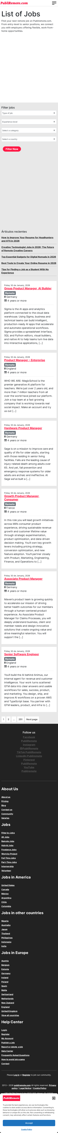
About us (5, 797)
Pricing (4, 801)
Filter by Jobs (8, 833)
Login (4, 1030)
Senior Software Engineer (21, 654)
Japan (4, 929)
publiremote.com (22, 1085)
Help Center (7, 1051)
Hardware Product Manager (23, 428)
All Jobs (5, 837)
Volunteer (6, 870)
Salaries (5, 818)
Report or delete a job (12, 1047)
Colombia (6, 906)
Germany (5, 973)
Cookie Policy (26, 1129)
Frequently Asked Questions (15, 1055)
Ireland (4, 977)
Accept (29, 1123)
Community (7, 814)
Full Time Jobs (8, 858)
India (3, 946)
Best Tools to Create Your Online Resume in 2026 (28, 263)
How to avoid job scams (13, 1059)
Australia (5, 925)
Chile (4, 902)
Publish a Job (8, 1042)
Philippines (7, 937)
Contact (5, 1063)
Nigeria (4, 921)
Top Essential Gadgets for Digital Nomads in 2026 (28, 256)
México (5, 893)
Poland (4, 982)
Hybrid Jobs (7, 845)
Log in (16, 1075)
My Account (7, 1038)
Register (5, 1034)
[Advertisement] (29, 70)
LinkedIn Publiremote (29, 756)
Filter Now (12, 149)
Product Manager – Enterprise (24, 360)
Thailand (5, 933)
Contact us (6, 809)
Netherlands (7, 998)
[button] (53, 1098)
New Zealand (7, 1003)
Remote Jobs (7, 841)
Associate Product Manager (23, 578)
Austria (5, 961)
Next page (32, 719)
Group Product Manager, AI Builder (28, 288)
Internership (7, 866)
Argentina (6, 898)
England (5, 1007)
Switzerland (7, 994)
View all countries (10, 1015)
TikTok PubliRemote (29, 752)
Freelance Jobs (8, 849)
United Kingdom (9, 1011)
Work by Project (9, 854)
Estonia (5, 969)
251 (21, 719)
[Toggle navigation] (54, 3)
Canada (5, 889)
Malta (4, 990)
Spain (4, 986)
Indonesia (6, 942)
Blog (3, 805)
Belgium (5, 965)
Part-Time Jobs (9, 862)
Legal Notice (25, 1088)
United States (8, 885)
